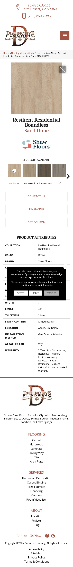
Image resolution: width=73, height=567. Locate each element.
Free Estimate (36, 487)
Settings (51, 292)
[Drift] (59, 170)
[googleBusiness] (53, 536)
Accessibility (36, 549)
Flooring (15, 53)
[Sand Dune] (14, 170)
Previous (5, 171)
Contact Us (36, 196)
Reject (36, 292)
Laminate (36, 449)
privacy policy (35, 282)
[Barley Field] (29, 170)
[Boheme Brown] (44, 170)
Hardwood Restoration (36, 478)
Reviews (36, 520)
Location (36, 516)
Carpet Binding (36, 482)
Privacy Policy (36, 557)
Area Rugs (36, 461)
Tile (36, 457)
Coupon (36, 495)
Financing (36, 209)
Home (6, 53)
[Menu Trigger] (64, 35)
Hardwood (36, 444)
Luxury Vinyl (27, 53)
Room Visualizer (36, 499)
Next (67, 171)
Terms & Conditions (36, 561)
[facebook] (47, 536)
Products (39, 53)
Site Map (36, 553)
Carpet (36, 440)
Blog (37, 525)
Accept (20, 292)
